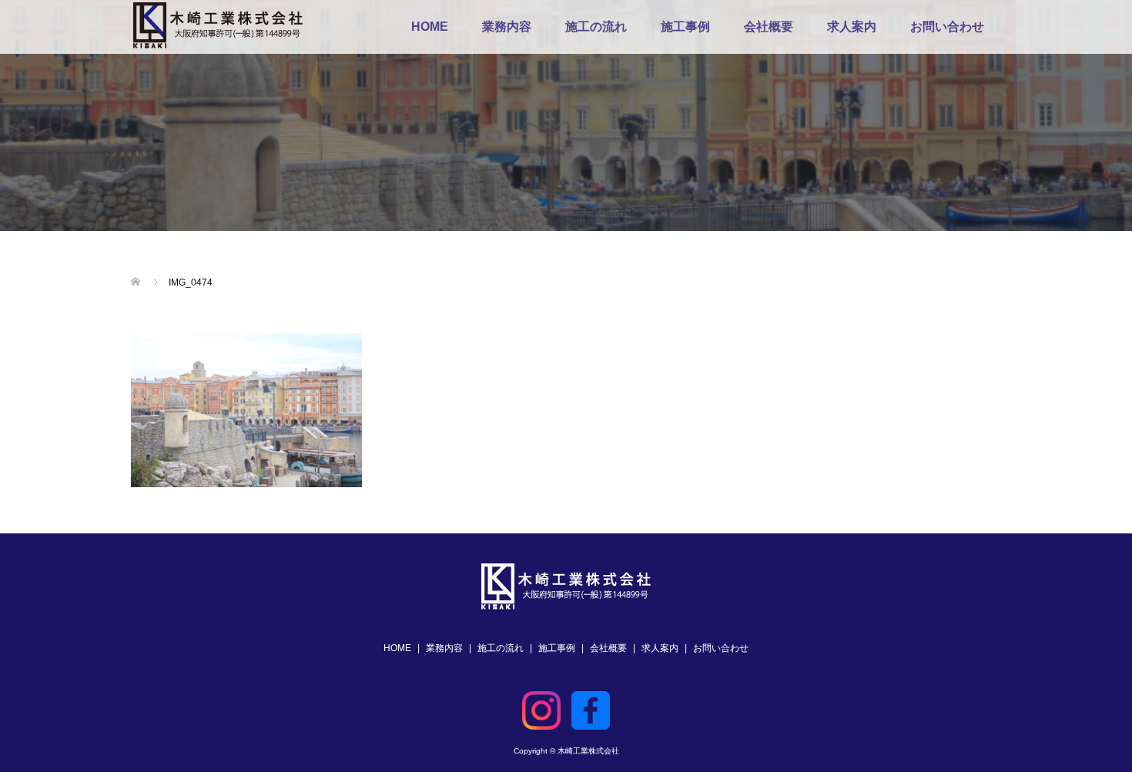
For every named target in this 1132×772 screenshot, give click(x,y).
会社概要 (768, 26)
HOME (429, 26)
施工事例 (685, 26)
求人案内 (851, 26)
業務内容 (506, 26)
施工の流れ (596, 26)
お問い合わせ (947, 26)
